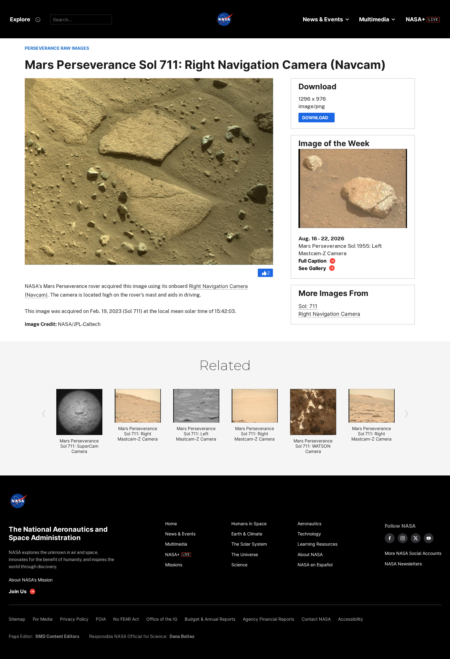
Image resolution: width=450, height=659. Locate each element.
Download (316, 117)
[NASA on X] (416, 538)
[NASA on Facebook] (390, 538)
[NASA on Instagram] (403, 538)
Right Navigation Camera (329, 313)
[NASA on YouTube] (429, 538)
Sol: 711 (307, 306)
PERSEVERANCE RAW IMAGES (57, 48)
